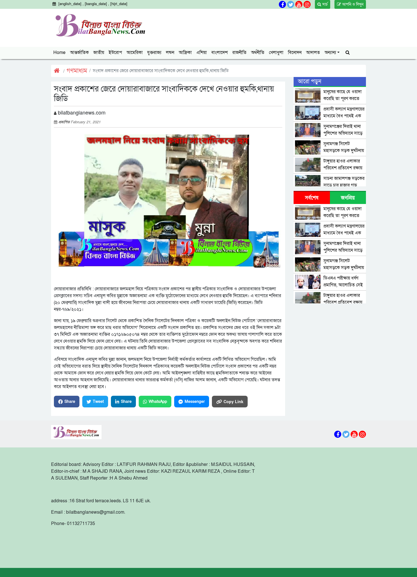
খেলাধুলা (276, 52)
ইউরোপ (115, 52)
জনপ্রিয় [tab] (348, 198)
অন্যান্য (330, 52)
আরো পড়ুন (309, 81)
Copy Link (233, 401)
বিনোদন (295, 52)
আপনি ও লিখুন (352, 4)
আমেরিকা (135, 52)
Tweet (98, 401)
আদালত (313, 52)
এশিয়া (201, 52)
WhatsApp (158, 401)
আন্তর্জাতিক (79, 52)
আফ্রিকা (185, 52)
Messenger (195, 401)
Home (59, 52)
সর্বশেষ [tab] (311, 198)
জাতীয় (98, 52)
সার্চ (324, 4)
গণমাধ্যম (77, 71)
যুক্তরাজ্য (154, 52)
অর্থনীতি (257, 52)
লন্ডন (170, 52)
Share (69, 401)
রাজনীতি (239, 52)
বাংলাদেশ (219, 52)
